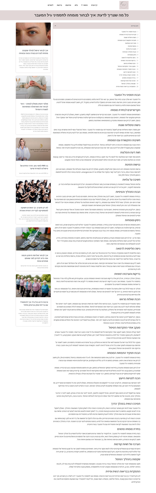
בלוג (76, 5)
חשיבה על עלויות (131, 49)
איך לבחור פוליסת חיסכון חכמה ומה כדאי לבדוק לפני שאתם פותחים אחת (34, 258)
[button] (55, 25)
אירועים (68, 5)
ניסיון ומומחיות (132, 55)
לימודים (50, 5)
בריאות (59, 5)
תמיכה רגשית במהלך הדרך (127, 75)
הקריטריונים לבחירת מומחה (127, 34)
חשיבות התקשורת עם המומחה (127, 40)
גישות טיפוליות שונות (130, 37)
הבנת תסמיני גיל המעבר (129, 32)
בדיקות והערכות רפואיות (128, 60)
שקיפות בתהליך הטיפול (128, 84)
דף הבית (94, 5)
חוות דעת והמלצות (130, 43)
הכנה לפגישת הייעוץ (130, 72)
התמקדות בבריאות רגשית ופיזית (126, 86)
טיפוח (85, 5)
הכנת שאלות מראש (130, 63)
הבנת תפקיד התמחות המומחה (126, 69)
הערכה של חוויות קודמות (128, 81)
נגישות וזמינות (132, 46)
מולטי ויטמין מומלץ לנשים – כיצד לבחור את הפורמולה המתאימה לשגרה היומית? (34, 107)
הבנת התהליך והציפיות (129, 52)
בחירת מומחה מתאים (129, 78)
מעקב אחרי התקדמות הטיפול (127, 66)
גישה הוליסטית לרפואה (129, 58)
